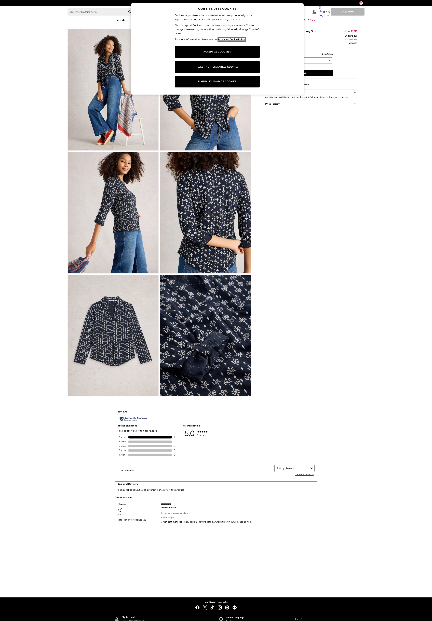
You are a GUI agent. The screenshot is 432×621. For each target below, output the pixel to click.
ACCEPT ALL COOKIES (217, 51)
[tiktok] (212, 607)
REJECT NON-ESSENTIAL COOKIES (217, 67)
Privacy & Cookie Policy (231, 39)
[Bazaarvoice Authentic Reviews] (133, 419)
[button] (311, 93)
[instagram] (219, 607)
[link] (314, 12)
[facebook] (197, 607)
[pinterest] (227, 607)
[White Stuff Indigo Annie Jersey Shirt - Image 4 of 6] (205, 212)
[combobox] (297, 468)
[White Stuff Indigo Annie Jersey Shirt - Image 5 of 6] (113, 335)
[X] (205, 607)
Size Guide (327, 54)
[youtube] (234, 607)
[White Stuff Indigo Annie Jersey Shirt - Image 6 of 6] (205, 335)
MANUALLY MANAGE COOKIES (217, 81)
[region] (217, 49)
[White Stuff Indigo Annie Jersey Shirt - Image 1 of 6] (113, 89)
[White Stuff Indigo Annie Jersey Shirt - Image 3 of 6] (113, 212)
